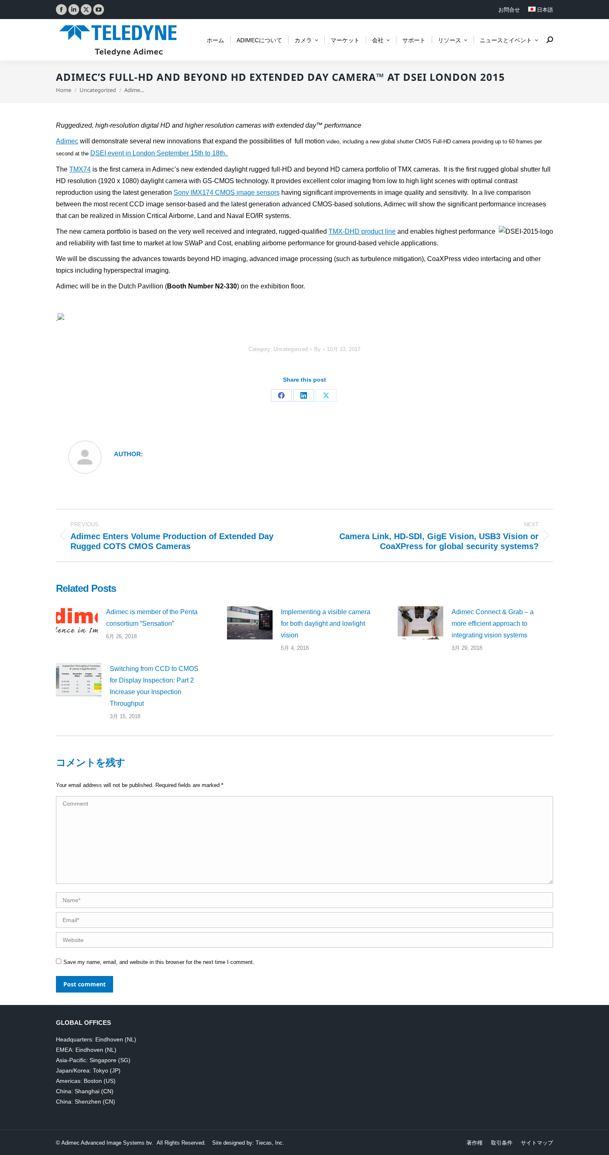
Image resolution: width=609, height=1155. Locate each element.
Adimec (67, 141)
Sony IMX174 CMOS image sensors (227, 192)
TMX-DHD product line (362, 231)
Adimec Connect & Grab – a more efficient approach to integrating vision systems (493, 623)
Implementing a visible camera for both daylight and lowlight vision (325, 623)
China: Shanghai (77, 1091)
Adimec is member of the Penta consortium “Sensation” (152, 617)
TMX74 (80, 169)
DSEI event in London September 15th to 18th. (159, 153)
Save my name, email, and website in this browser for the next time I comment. (158, 962)
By (317, 349)
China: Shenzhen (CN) (85, 1101)
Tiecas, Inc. (270, 1143)
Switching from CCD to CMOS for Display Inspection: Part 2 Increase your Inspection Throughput (154, 686)
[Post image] (77, 621)
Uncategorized (290, 349)
